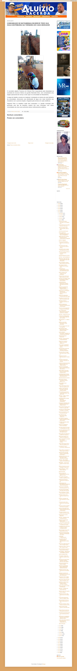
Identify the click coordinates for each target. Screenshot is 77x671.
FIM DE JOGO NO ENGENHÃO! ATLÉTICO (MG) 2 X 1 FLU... (64, 474)
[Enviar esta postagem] (22, 111)
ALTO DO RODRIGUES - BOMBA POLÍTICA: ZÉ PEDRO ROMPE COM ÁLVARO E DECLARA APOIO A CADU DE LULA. (63, 167)
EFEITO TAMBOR (62, 240)
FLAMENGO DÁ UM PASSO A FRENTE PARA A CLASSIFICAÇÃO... (64, 527)
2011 (59, 652)
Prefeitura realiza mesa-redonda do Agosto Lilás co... (64, 495)
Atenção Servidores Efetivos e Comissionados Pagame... (64, 252)
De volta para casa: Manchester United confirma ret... (63, 415)
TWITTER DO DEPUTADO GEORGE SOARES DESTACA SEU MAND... (64, 560)
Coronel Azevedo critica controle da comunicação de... (64, 503)
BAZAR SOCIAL (62, 471)
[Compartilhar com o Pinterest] (28, 111)
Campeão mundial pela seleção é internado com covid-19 (64, 360)
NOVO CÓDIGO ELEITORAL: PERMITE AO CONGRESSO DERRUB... (64, 333)
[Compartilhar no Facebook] (27, 111)
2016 (59, 644)
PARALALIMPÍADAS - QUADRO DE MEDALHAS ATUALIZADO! (64, 305)
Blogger (44, 664)
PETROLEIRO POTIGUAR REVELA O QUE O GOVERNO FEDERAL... (64, 349)
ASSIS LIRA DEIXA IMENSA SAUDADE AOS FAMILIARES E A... (64, 621)
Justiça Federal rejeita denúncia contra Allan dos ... (64, 607)
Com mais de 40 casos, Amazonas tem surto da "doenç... (63, 246)
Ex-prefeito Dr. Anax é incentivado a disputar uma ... (64, 447)
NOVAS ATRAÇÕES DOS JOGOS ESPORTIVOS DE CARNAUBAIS (64, 509)
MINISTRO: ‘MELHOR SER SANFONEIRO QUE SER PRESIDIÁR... (64, 259)
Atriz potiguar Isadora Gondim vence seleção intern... (63, 266)
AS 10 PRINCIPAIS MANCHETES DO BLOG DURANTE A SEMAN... (64, 311)
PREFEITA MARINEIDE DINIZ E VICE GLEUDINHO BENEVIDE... (64, 521)
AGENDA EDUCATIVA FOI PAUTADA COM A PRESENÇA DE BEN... (64, 457)
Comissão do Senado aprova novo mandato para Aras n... (64, 613)
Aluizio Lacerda (61, 656)
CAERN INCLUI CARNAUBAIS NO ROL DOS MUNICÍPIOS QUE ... (64, 269)
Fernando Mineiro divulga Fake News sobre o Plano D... (64, 353)
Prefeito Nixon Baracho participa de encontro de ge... (64, 480)
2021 (59, 211)
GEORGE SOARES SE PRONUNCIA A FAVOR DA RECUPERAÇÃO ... (64, 574)
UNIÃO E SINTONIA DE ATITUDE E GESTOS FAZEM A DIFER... (63, 389)
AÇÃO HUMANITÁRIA (63, 554)
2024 (59, 206)
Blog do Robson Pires (62, 157)
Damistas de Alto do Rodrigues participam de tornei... (64, 301)
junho (60, 627)
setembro (61, 218)
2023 (59, 208)
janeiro (60, 635)
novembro (61, 214)
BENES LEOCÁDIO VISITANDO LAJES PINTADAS (63, 323)
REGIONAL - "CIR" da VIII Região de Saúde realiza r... (64, 463)
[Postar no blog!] (25, 111)
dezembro (61, 213)
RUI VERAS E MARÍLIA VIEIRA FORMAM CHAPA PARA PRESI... (64, 419)
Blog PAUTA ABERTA (62, 172)
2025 (59, 205)
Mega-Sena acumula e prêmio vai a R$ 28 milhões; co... (63, 342)
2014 (59, 647)
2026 (59, 203)
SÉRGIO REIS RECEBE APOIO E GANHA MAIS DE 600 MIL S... (64, 453)
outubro (60, 216)
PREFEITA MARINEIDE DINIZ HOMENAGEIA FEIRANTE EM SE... (63, 566)
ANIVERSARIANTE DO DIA (64, 255)
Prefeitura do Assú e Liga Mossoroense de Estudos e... (64, 570)
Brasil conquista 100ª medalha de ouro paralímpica (63, 273)
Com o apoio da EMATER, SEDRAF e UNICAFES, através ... (64, 345)
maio (60, 629)
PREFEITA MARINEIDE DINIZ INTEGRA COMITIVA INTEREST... (64, 288)
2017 (59, 642)
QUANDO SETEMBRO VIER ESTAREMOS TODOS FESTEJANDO (64, 279)
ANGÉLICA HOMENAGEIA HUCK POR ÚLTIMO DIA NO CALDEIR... (64, 317)
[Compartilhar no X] (26, 111)
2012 (59, 650)
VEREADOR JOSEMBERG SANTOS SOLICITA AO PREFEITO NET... (64, 617)
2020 (59, 637)
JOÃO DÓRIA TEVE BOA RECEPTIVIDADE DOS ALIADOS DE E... (64, 371)
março (60, 632)
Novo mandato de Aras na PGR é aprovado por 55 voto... (64, 601)
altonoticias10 (60, 164)
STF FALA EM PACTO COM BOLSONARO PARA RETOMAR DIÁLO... (64, 431)
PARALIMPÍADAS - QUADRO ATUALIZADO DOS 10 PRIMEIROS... (64, 233)
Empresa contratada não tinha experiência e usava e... (64, 499)
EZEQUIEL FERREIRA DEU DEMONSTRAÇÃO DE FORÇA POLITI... (64, 404)
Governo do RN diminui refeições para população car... (64, 242)
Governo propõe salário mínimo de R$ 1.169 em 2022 (64, 228)
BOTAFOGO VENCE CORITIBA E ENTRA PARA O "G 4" (63, 380)
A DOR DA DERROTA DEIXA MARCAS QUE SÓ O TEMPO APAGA (64, 364)
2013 (59, 649)
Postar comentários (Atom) (15, 145)
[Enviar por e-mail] (24, 111)
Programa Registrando (62, 184)
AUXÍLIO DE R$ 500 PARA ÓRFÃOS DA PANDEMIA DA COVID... (64, 533)
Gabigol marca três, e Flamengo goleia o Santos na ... (64, 356)
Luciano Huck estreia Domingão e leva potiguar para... (64, 222)
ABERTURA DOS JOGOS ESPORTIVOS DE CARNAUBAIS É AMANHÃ (64, 237)
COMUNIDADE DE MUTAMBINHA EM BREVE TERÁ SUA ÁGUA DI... (64, 484)
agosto (60, 219)
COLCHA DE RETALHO (63, 231)
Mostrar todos (68, 188)
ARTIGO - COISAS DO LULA (64, 314)
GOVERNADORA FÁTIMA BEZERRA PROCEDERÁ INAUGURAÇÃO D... (64, 375)
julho (60, 625)
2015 (59, 645)
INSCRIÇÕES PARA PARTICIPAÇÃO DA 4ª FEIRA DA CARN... (63, 329)
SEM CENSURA (62, 623)
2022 (59, 210)
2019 (59, 639)
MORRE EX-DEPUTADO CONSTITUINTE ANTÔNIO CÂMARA (63, 583)
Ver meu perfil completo (61, 658)
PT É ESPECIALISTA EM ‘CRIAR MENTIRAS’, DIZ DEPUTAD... (64, 393)
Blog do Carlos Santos (62, 179)
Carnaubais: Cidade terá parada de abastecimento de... (64, 556)
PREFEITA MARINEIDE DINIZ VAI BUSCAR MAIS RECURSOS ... (64, 367)
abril (60, 630)
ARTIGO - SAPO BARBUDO (64, 257)
